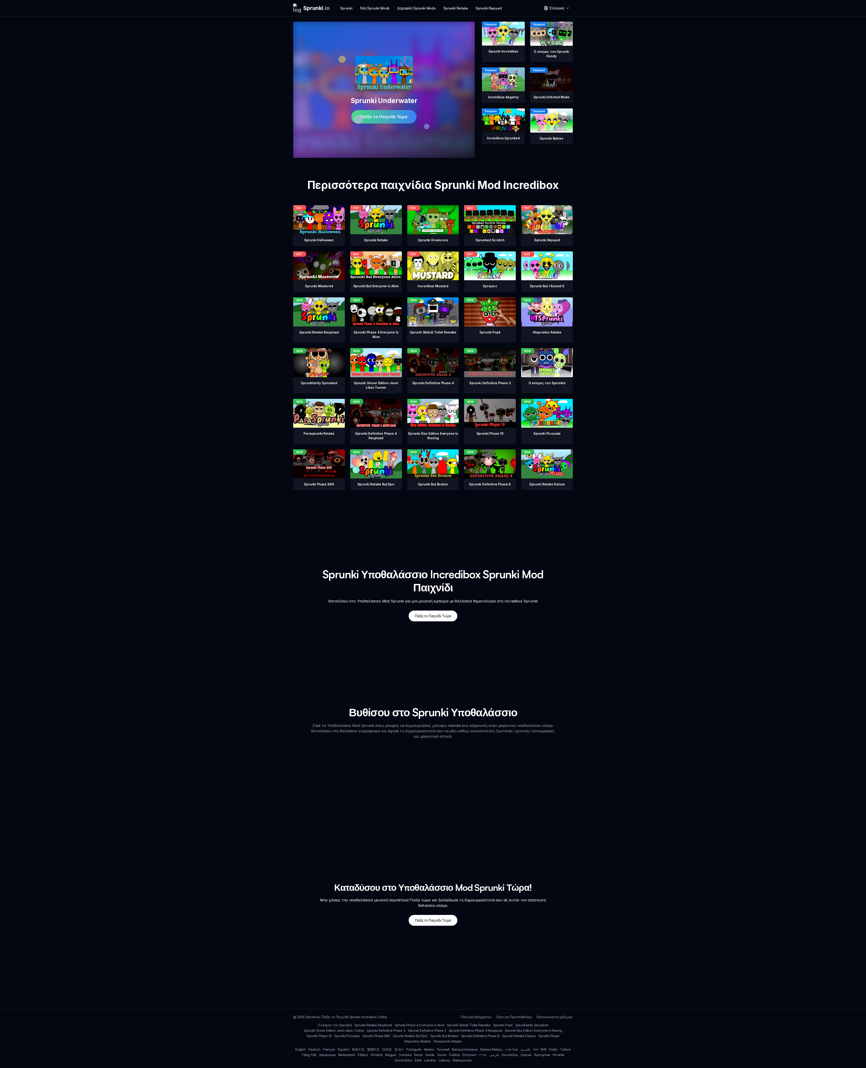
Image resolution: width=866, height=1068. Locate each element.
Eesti (418, 1060)
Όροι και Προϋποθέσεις (514, 1017)
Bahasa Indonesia (464, 1049)
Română (376, 1055)
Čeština (454, 1055)
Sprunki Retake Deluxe (519, 1036)
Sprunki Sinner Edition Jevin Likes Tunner (334, 1030)
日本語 (387, 1049)
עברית (483, 1055)
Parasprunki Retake (447, 1041)
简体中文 (358, 1049)
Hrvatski (558, 1055)
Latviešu (430, 1060)
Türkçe (565, 1049)
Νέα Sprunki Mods (374, 8)
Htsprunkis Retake (417, 1041)
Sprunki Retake (455, 8)
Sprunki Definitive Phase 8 (480, 1036)
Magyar (390, 1055)
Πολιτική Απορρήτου (476, 1017)
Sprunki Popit (503, 1025)
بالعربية (525, 1049)
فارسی (494, 1055)
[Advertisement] (433, 521)
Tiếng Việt (309, 1055)
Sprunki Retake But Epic (410, 1036)
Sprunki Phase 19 (319, 1036)
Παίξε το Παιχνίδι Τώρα (383, 116)
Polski (553, 1049)
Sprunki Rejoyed (489, 8)
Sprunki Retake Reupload (373, 1025)
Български (542, 1055)
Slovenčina (510, 1055)
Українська (327, 1055)
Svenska (405, 1055)
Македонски (462, 1060)
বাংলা (535, 1049)
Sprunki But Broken (444, 1036)
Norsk (418, 1055)
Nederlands (346, 1055)
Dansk (430, 1055)
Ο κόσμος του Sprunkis (335, 1025)
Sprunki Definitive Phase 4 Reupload (475, 1030)
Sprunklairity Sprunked (531, 1025)
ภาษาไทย (511, 1049)
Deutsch (314, 1049)
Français (329, 1049)
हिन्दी (543, 1049)
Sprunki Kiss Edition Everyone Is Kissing (533, 1030)
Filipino (363, 1055)
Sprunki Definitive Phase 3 (427, 1030)
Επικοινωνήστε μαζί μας (555, 1017)
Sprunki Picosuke (346, 1036)
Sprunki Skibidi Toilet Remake (468, 1025)
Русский (443, 1049)
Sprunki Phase (548, 1036)
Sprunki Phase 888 (376, 1036)
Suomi (441, 1055)
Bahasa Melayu (491, 1049)
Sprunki (346, 8)
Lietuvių (444, 1060)
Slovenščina (403, 1060)
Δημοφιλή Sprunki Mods (416, 8)
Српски (526, 1055)
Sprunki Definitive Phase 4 (386, 1030)
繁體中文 (373, 1049)
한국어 (399, 1049)
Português (413, 1049)
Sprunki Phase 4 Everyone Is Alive (420, 1025)
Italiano (429, 1049)
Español (343, 1049)
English (300, 1049)
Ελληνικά (469, 1055)
